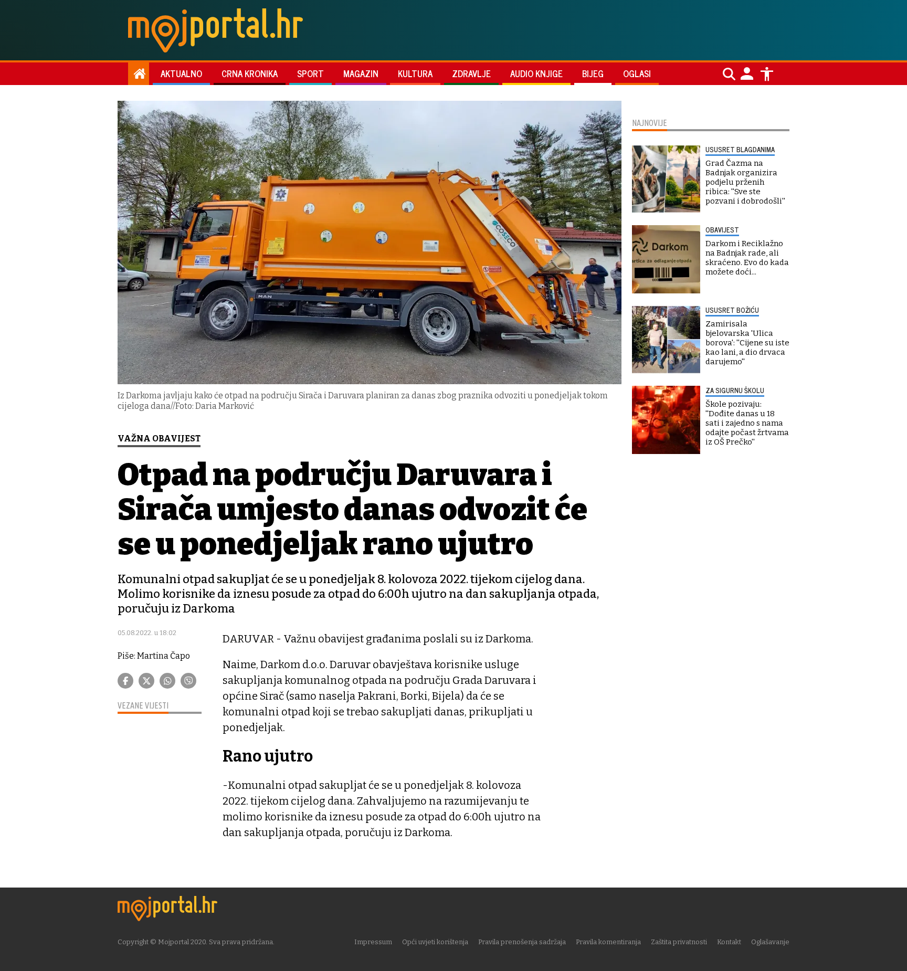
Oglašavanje (770, 942)
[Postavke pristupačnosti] (766, 74)
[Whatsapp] (167, 681)
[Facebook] (125, 681)
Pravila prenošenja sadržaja (522, 942)
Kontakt (729, 942)
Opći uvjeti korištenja (435, 942)
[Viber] (188, 681)
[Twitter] (146, 681)
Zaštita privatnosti (679, 942)
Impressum (373, 942)
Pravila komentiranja (608, 942)
